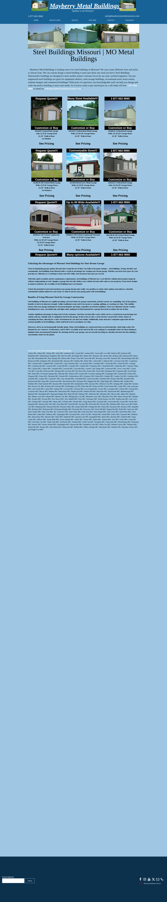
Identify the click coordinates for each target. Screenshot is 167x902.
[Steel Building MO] (83, 36)
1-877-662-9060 (35, 16)
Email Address (8, 877)
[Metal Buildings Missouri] (46, 36)
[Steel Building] (82, 113)
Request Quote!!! (46, 98)
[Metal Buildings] (120, 113)
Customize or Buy (46, 127)
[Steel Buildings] (40, 6)
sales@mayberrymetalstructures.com (122, 16)
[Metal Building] (127, 6)
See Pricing (46, 143)
